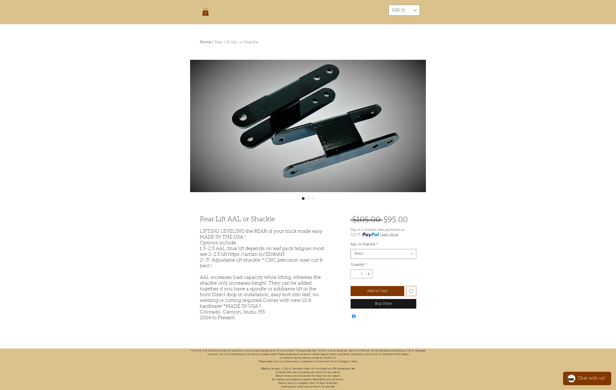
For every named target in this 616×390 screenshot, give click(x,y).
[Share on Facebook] (354, 316)
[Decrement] (354, 274)
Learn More (389, 235)
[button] (205, 12)
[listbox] (404, 10)
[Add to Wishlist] (411, 291)
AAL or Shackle (364, 244)
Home (205, 42)
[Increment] (369, 274)
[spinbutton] (361, 274)
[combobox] (383, 254)
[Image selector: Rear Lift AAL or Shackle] (303, 198)
